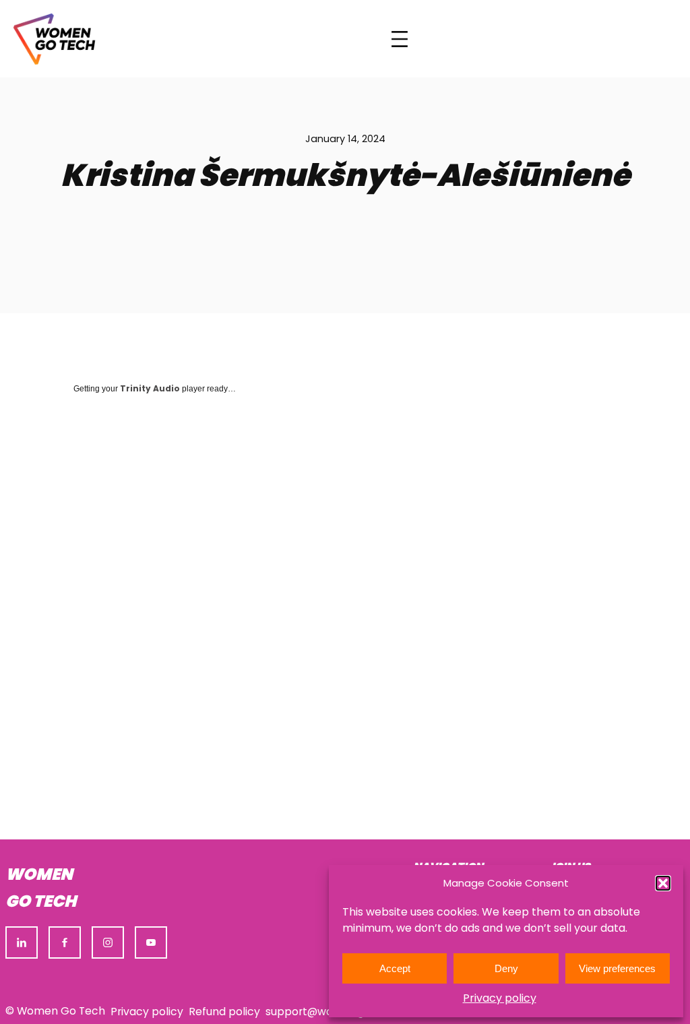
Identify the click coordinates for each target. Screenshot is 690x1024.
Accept (394, 968)
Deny (506, 968)
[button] (663, 883)
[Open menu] (399, 39)
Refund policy (224, 1011)
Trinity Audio (150, 388)
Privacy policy (499, 998)
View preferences (617, 968)
